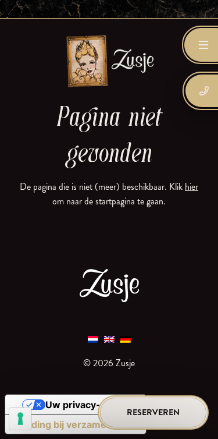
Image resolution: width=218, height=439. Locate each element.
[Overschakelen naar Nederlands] (93, 338)
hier (191, 186)
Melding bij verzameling (69, 424)
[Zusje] (109, 60)
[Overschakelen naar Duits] (125, 338)
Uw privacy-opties (87, 404)
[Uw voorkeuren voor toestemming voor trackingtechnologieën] (20, 419)
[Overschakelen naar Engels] (109, 338)
